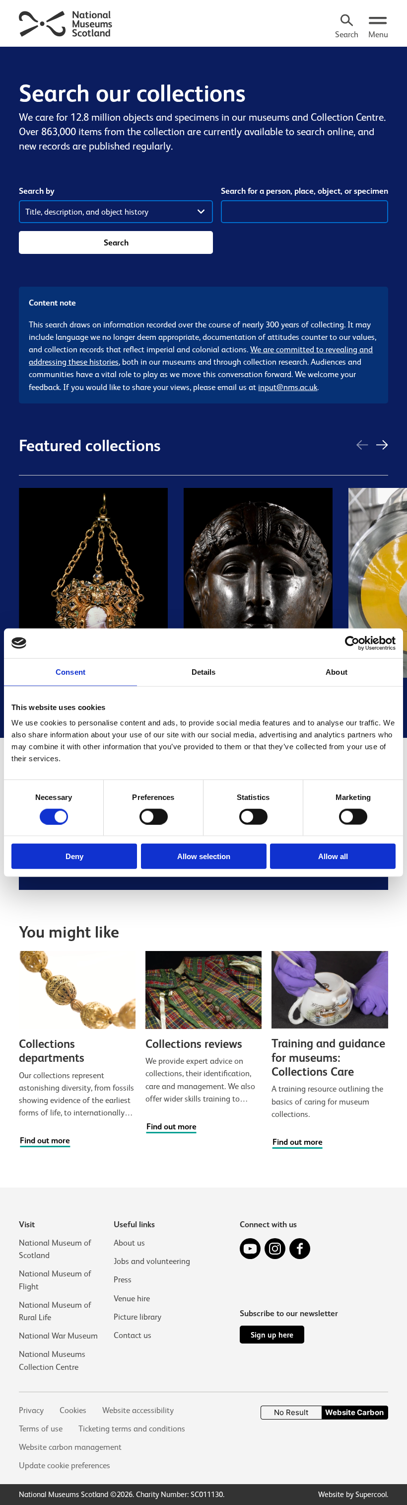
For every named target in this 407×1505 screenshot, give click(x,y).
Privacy (31, 1410)
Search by (37, 191)
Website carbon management (70, 1447)
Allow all (333, 856)
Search (116, 242)
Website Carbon (354, 1412)
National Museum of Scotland (55, 1249)
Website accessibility (138, 1410)
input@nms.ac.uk (287, 387)
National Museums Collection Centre (52, 1360)
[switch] (153, 816)
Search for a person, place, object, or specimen (304, 191)
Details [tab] (204, 671)
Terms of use (41, 1428)
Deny (74, 856)
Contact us (132, 1335)
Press (123, 1279)
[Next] (382, 445)
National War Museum (58, 1336)
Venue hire (132, 1298)
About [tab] (336, 671)
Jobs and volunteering (152, 1261)
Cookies (73, 1410)
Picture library (137, 1317)
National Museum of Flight (55, 1280)
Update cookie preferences (64, 1465)
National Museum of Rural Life (55, 1311)
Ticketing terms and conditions (131, 1428)
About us (129, 1243)
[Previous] (362, 445)
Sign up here (272, 1335)
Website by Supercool (352, 1494)
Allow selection (203, 856)
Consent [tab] (70, 671)
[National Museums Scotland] (66, 22)
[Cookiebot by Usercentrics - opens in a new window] (352, 642)
